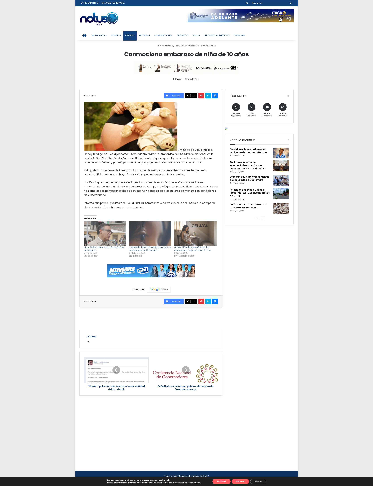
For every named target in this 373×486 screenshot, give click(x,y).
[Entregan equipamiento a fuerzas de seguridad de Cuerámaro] (281, 180)
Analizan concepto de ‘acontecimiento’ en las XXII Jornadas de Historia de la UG (247, 165)
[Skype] (208, 95)
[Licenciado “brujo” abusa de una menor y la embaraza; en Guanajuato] (150, 233)
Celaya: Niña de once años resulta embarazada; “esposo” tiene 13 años (192, 249)
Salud (196, 35)
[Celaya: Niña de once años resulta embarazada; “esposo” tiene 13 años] (195, 233)
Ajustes (258, 481)
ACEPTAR (221, 481)
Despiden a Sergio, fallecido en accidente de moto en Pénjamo (248, 150)
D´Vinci (178, 79)
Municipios (98, 35)
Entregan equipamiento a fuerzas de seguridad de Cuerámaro (249, 178)
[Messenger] (215, 95)
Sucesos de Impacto (216, 35)
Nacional (144, 35)
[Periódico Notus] (99, 18)
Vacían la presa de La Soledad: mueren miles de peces (248, 206)
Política (116, 35)
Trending (239, 35)
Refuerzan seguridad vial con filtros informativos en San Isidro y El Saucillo (250, 193)
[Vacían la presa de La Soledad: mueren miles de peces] (281, 208)
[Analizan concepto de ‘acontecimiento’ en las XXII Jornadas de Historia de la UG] (281, 165)
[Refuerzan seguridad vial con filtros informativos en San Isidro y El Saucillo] (281, 193)
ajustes (196, 482)
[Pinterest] (201, 95)
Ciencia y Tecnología (113, 2)
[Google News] (159, 289)
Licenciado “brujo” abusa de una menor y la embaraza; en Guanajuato (150, 249)
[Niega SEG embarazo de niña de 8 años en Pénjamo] (105, 233)
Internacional (163, 35)
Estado (129, 35)
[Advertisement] (151, 318)
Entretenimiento (89, 2)
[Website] (88, 341)
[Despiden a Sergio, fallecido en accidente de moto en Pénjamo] (281, 153)
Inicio (161, 45)
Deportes (182, 35)
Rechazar (240, 481)
